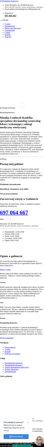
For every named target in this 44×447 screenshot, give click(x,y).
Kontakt (8, 35)
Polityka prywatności (12, 354)
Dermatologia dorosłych (14, 363)
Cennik (7, 32)
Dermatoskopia (10, 372)
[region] (22, 73)
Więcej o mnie (5, 270)
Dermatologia (10, 26)
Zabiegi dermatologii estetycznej (17, 367)
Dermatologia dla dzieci (13, 365)
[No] (32, 446)
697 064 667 (10, 15)
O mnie (7, 24)
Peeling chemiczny (12, 369)
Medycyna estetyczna (13, 28)
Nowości (8, 37)
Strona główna (10, 347)
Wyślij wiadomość (7, 338)
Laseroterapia (10, 30)
